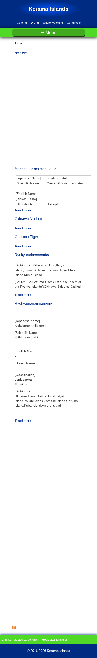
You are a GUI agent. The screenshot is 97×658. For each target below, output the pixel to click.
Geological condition (26, 639)
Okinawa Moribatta (30, 219)
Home (18, 43)
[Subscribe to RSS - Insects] (14, 628)
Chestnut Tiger (26, 237)
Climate (6, 639)
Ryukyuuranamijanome (33, 303)
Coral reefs (74, 22)
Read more (23, 210)
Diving (35, 22)
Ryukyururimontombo (32, 255)
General (22, 22)
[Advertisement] (48, 108)
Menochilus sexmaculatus (35, 169)
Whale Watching (53, 22)
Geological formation (55, 639)
